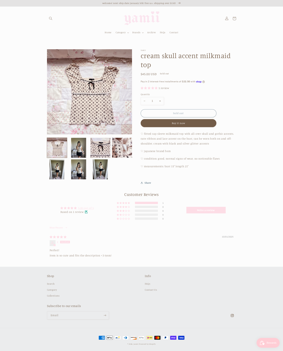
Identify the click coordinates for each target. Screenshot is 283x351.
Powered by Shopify (147, 344)
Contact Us (151, 289)
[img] (58, 237)
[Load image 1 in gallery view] (57, 148)
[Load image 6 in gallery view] (79, 169)
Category (52, 289)
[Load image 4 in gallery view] (122, 148)
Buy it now (178, 123)
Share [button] (148, 182)
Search (51, 283)
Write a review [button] (206, 210)
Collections (53, 295)
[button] (51, 18)
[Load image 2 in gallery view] (79, 148)
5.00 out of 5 (86, 208)
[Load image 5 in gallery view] (57, 169)
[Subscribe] (105, 315)
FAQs (147, 283)
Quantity (145, 94)
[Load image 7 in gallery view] (100, 169)
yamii (135, 344)
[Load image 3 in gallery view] (100, 148)
